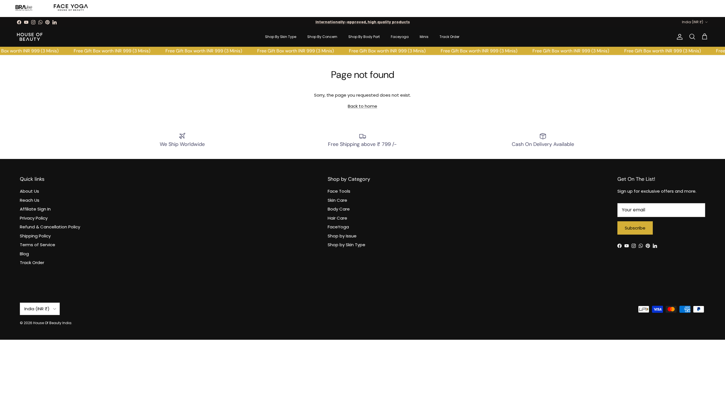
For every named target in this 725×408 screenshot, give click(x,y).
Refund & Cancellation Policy (50, 227)
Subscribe (635, 228)
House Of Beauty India (52, 322)
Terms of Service (37, 245)
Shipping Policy (35, 236)
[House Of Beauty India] (29, 37)
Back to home (362, 106)
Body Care (339, 209)
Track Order (449, 36)
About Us (29, 191)
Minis (424, 36)
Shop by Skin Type (346, 245)
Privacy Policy (34, 218)
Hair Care (337, 218)
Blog (24, 254)
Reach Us (29, 200)
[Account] (678, 36)
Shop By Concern (322, 36)
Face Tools (339, 191)
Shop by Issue (342, 236)
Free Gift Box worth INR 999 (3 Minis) (109, 51)
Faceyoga (400, 36)
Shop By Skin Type (280, 36)
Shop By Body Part (364, 36)
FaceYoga (338, 227)
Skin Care (337, 200)
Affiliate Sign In (35, 209)
